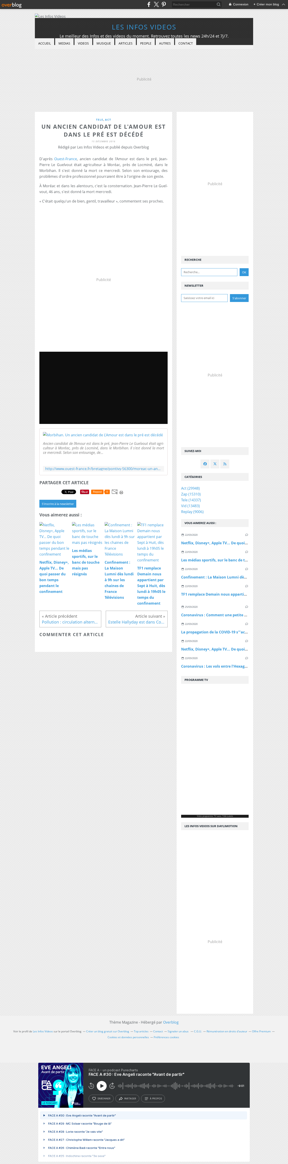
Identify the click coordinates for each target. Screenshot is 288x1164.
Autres (165, 43)
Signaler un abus (178, 1031)
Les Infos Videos (144, 27)
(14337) (191, 500)
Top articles (141, 1031)
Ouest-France (65, 158)
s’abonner (103, 1098)
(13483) (190, 505)
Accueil (44, 43)
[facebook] (149, 4)
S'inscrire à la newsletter (58, 504)
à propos (156, 1098)
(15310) (191, 494)
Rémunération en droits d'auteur (227, 1031)
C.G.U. (198, 1031)
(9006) (192, 511)
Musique (104, 43)
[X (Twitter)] (156, 4)
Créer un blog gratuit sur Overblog (107, 1031)
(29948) (190, 488)
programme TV (209, 816)
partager (130, 1098)
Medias (64, 43)
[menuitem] (44, 43)
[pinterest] (163, 4)
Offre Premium (261, 1031)
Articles (126, 43)
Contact (185, 43)
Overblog (171, 1022)
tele (99, 119)
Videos (83, 43)
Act (108, 119)
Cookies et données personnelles (128, 1037)
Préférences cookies (166, 1037)
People (145, 43)
